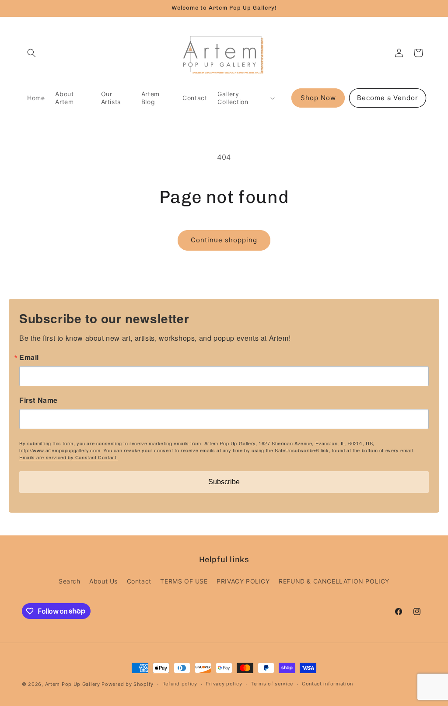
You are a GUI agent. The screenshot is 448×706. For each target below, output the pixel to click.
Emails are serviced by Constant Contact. (68, 457)
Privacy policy (224, 684)
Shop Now (318, 98)
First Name (38, 400)
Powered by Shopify (128, 684)
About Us (103, 581)
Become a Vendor (387, 98)
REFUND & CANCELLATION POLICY (334, 581)
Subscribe (224, 482)
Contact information (327, 684)
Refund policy (179, 684)
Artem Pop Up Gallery (72, 684)
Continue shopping (224, 240)
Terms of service (272, 684)
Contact (139, 581)
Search (69, 581)
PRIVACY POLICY (243, 581)
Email (29, 357)
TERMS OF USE (183, 581)
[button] (31, 53)
